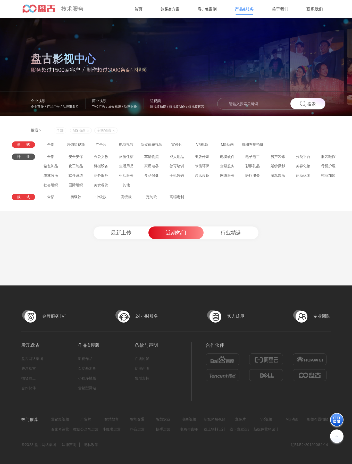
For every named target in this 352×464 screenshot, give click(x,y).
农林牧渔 (51, 175)
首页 (138, 9)
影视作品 (85, 358)
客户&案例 (207, 9)
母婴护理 (328, 166)
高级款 (126, 197)
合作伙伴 (28, 388)
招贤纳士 (28, 378)
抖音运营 (137, 429)
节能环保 (202, 166)
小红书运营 (112, 429)
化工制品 (76, 166)
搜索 (311, 103)
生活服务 (126, 175)
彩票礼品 (252, 166)
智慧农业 (163, 419)
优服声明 (142, 368)
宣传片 (176, 144)
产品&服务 (244, 9)
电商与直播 (189, 429)
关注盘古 (28, 368)
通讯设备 (202, 175)
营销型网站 (87, 388)
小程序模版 (87, 378)
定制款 (151, 197)
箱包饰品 (51, 166)
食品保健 (151, 175)
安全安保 (76, 156)
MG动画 (227, 144)
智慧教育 (111, 419)
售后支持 (142, 378)
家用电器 (151, 166)
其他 (126, 185)
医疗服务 (252, 175)
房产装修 (278, 156)
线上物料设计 (214, 429)
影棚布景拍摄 (252, 144)
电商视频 (126, 144)
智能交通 (137, 419)
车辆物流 (151, 156)
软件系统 (76, 175)
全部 (60, 130)
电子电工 (252, 156)
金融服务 (227, 166)
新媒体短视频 (151, 144)
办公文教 (101, 156)
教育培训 (177, 166)
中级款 (101, 197)
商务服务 (101, 175)
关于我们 (280, 9)
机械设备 (101, 166)
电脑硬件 (227, 156)
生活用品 (126, 166)
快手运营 (163, 429)
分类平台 (303, 156)
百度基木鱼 (87, 368)
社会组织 (51, 185)
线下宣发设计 (240, 429)
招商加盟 (328, 175)
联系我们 (314, 9)
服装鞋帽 (328, 156)
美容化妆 (303, 166)
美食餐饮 (101, 185)
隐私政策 (91, 444)
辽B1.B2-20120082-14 (309, 444)
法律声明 (69, 444)
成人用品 (177, 156)
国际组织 (76, 185)
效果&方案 (170, 9)
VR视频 (202, 144)
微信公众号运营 (85, 429)
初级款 (75, 197)
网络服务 (227, 175)
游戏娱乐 (278, 175)
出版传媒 (202, 156)
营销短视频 (76, 144)
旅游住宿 (126, 156)
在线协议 (142, 358)
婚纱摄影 (278, 166)
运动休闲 (303, 175)
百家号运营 (60, 429)
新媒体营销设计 (266, 429)
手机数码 (177, 175)
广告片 (101, 144)
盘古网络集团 (32, 358)
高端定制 (177, 197)
